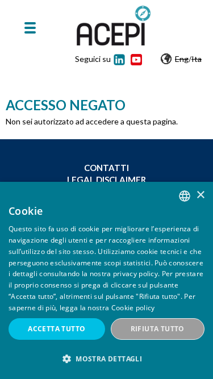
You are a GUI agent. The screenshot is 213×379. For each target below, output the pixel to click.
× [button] (200, 195)
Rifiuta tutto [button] (158, 329)
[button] (106, 359)
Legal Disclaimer (106, 179)
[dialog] (106, 280)
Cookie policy (133, 308)
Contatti (106, 168)
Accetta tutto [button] (56, 329)
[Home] (114, 25)
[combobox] (184, 196)
